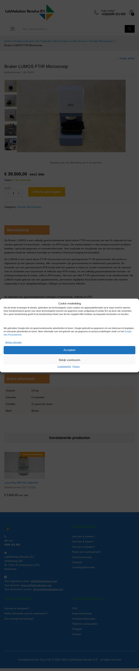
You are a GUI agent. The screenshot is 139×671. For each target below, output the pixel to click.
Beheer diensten (13, 342)
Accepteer (70, 349)
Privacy (76, 366)
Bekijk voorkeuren (69, 359)
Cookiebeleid (64, 366)
